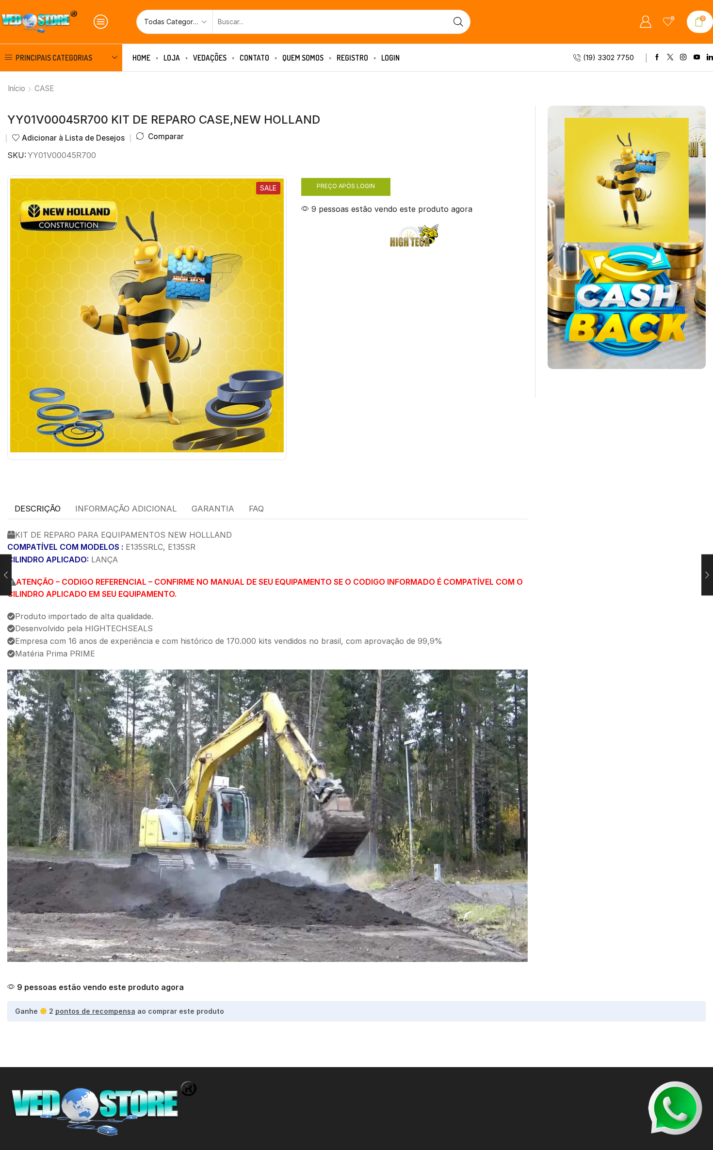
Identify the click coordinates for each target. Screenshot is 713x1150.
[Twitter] (670, 57)
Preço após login (346, 186)
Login (390, 58)
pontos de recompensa (95, 1011)
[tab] (37, 509)
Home (141, 58)
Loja (171, 58)
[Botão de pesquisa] (458, 21)
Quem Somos (303, 58)
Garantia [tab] (213, 508)
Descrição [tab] (38, 508)
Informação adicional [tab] (126, 508)
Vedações (210, 58)
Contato (254, 58)
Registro (352, 58)
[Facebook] (657, 57)
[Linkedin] (710, 57)
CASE (44, 88)
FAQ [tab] (256, 508)
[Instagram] (683, 57)
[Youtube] (697, 57)
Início (16, 88)
